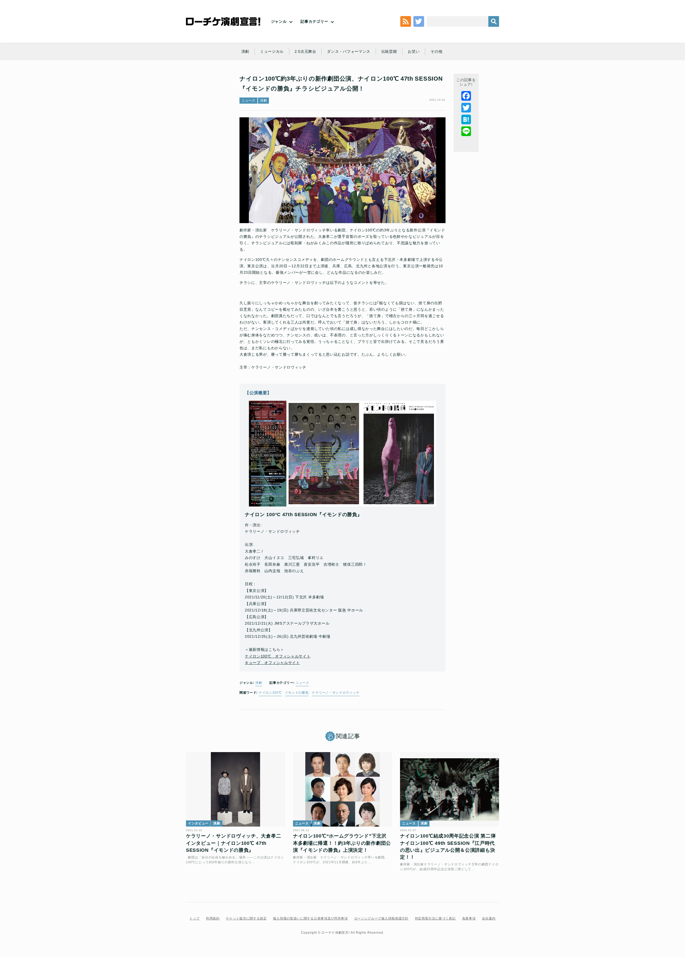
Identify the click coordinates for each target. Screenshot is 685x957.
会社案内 (489, 918)
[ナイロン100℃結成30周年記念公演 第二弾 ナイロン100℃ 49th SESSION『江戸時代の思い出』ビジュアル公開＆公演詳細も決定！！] (449, 789)
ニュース (248, 100)
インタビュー (198, 823)
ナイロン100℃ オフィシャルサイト (278, 656)
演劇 (245, 51)
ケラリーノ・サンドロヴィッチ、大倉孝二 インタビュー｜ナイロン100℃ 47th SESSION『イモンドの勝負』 (233, 843)
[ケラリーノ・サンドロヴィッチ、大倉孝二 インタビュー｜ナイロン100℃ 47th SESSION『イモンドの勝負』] (235, 789)
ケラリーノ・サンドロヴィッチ (335, 693)
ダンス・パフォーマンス (348, 51)
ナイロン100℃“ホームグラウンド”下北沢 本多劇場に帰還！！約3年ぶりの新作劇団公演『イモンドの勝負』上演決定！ (342, 843)
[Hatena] (466, 119)
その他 (436, 51)
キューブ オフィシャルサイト (272, 662)
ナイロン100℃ (270, 693)
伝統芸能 (389, 51)
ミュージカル (272, 51)
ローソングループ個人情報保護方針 (381, 918)
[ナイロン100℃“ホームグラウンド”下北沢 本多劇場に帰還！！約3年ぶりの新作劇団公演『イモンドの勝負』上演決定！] (342, 789)
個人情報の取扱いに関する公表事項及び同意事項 (310, 918)
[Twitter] (466, 107)
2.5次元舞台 (305, 51)
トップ (194, 918)
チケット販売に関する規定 (246, 918)
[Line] (466, 131)
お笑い (414, 51)
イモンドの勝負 (297, 693)
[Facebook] (466, 96)
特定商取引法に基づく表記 (435, 918)
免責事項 (469, 918)
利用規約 (213, 918)
